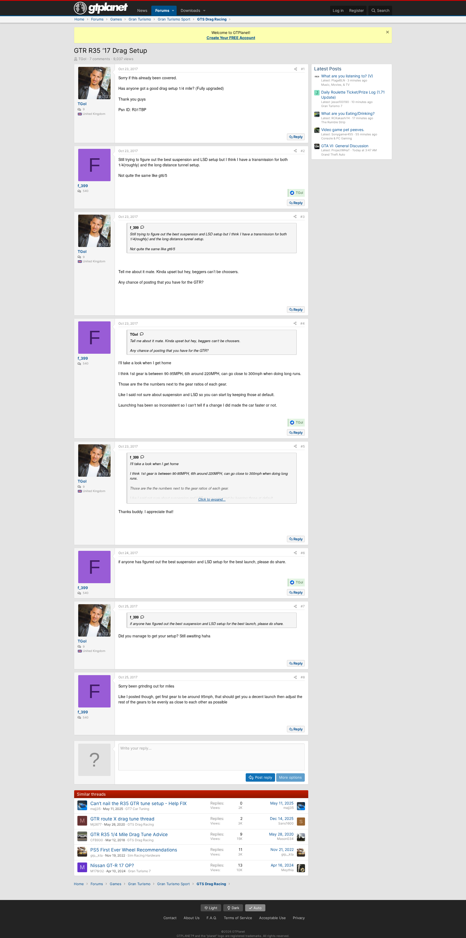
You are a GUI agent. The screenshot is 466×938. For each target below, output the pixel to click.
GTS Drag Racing (141, 824)
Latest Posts (327, 68)
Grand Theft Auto (333, 154)
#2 (303, 151)
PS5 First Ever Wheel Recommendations (133, 850)
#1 (303, 69)
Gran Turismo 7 (139, 871)
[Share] (295, 69)
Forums (162, 10)
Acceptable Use (272, 918)
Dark (235, 908)
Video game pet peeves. (342, 129)
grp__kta (96, 855)
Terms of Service (238, 918)
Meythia (287, 870)
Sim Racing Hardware (144, 855)
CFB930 (96, 840)
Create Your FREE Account (231, 37)
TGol (82, 59)
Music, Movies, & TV (335, 85)
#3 (302, 217)
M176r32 (97, 871)
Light (212, 908)
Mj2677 (96, 824)
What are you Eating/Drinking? (348, 113)
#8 (303, 677)
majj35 (95, 809)
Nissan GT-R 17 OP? (112, 865)
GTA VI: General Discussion (344, 145)
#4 (302, 323)
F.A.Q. (212, 918)
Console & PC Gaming (336, 138)
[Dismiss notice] (387, 33)
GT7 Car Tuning (137, 809)
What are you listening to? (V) (347, 76)
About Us (192, 918)
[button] (173, 10)
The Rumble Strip (333, 122)
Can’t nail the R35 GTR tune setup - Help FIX (138, 803)
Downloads (190, 10)
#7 (303, 606)
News (142, 10)
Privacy (299, 918)
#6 (303, 553)
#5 (303, 446)
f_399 (134, 227)
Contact (170, 918)
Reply (298, 137)
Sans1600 (286, 823)
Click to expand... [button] (212, 499)
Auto (257, 908)
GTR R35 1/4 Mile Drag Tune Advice (129, 834)
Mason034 (285, 839)
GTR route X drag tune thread (122, 819)
